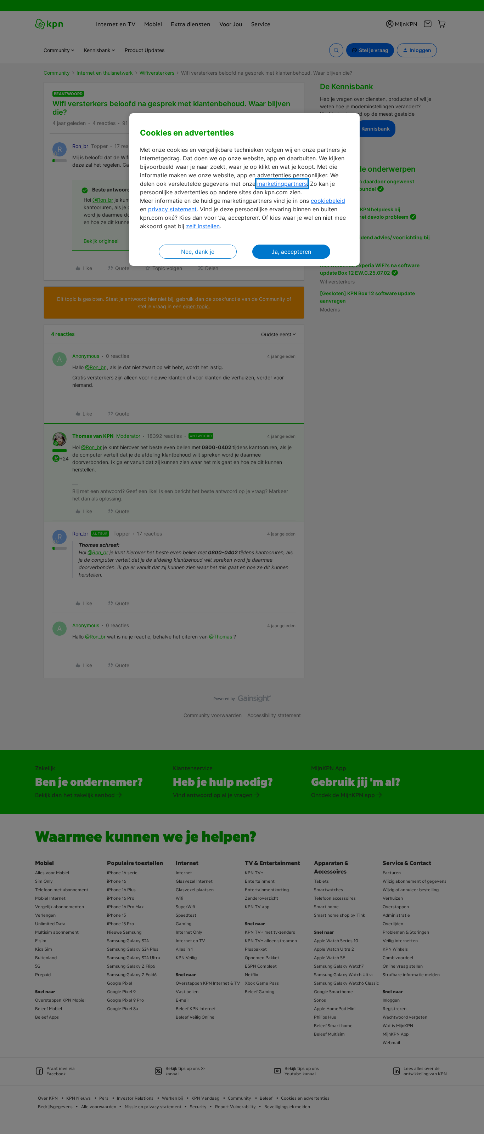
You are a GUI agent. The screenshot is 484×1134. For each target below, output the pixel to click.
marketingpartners (282, 183)
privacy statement (172, 209)
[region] (244, 189)
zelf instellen (203, 226)
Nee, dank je (197, 251)
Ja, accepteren (291, 251)
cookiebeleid (328, 200)
